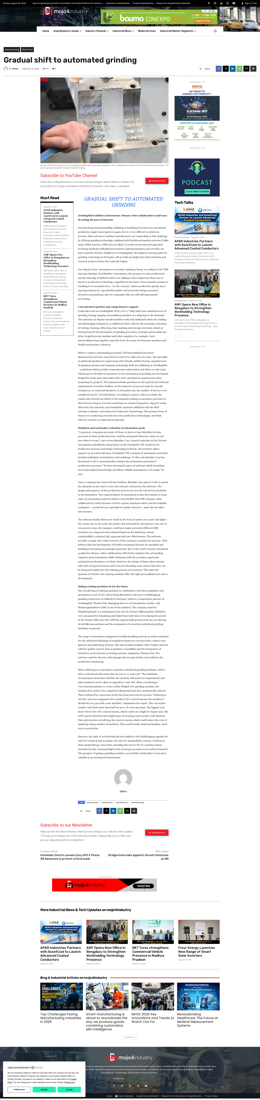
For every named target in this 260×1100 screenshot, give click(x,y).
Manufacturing (12, 49)
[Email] (246, 69)
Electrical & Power (182, 237)
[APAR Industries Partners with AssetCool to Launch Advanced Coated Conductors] (197, 220)
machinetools (107, 802)
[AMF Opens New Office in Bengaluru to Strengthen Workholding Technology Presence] (197, 284)
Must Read (27, 49)
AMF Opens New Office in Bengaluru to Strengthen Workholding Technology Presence (193, 310)
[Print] (253, 69)
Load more (129, 1037)
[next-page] (181, 336)
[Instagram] (215, 3)
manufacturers (122, 802)
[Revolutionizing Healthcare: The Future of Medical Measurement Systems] (198, 996)
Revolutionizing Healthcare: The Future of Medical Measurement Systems (197, 1020)
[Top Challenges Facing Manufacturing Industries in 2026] (61, 996)
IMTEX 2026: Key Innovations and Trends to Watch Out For (153, 1018)
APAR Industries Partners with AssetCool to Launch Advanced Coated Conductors (55, 215)
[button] (215, 30)
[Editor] (6, 68)
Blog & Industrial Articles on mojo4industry (73, 978)
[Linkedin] (221, 3)
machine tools (92, 802)
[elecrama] (197, 139)
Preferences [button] (69, 1082)
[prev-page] (176, 336)
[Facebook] (209, 3)
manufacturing (137, 802)
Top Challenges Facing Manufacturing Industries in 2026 (60, 1018)
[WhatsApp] (240, 69)
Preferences (19, 1090)
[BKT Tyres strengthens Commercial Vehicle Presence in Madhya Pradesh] (153, 932)
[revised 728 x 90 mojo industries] (159, 23)
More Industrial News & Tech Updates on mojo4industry (85, 910)
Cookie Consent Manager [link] (18, 1067)
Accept (69, 1090)
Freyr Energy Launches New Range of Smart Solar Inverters (196, 952)
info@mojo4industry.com (135, 1078)
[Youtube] (234, 3)
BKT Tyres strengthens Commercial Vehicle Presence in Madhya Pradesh (55, 301)
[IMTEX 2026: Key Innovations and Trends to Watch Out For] (153, 996)
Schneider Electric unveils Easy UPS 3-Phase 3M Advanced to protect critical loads (70, 857)
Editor (15, 69)
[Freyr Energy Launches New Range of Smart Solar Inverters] (199, 932)
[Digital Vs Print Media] (104, 890)
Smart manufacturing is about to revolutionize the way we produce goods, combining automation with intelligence (106, 1021)
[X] (227, 3)
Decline (44, 1090)
